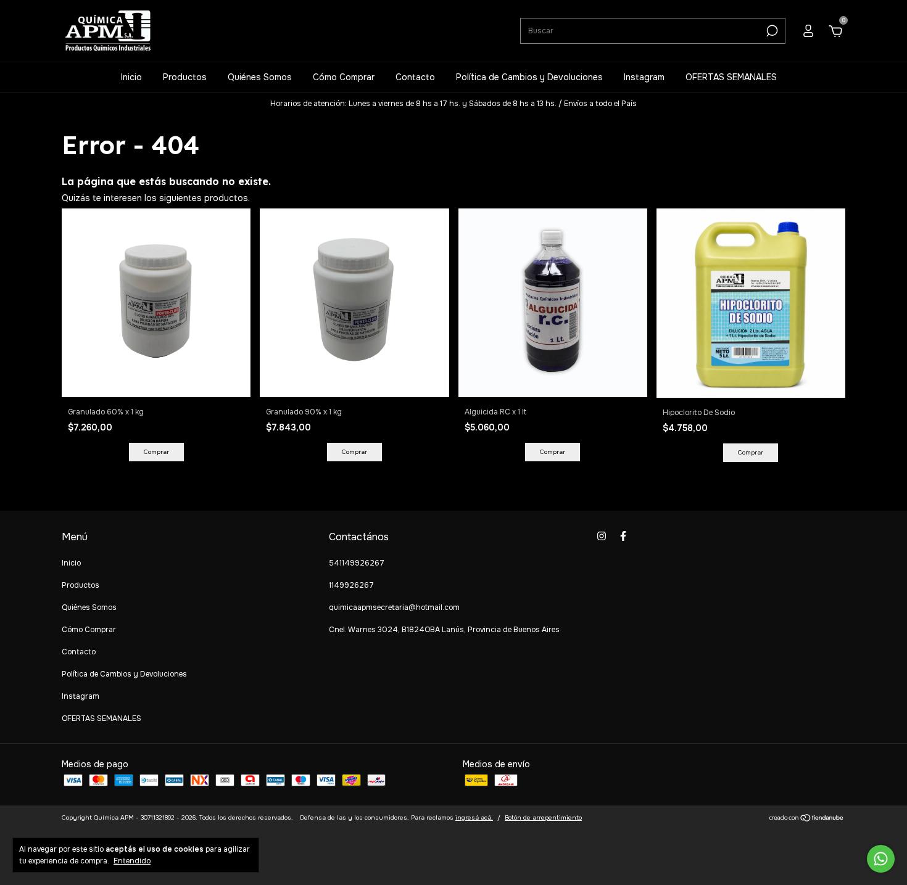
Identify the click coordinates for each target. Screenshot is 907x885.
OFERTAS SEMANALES (731, 77)
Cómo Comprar (344, 77)
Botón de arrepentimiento (543, 817)
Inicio (131, 77)
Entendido (132, 861)
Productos (185, 77)
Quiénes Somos (260, 77)
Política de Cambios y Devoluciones (529, 77)
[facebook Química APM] (623, 536)
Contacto (415, 77)
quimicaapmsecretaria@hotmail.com (394, 607)
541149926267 (356, 563)
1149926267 (351, 585)
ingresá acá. (474, 817)
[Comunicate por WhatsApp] (881, 859)
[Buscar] (771, 31)
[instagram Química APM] (602, 536)
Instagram (644, 77)
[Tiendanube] (806, 819)
